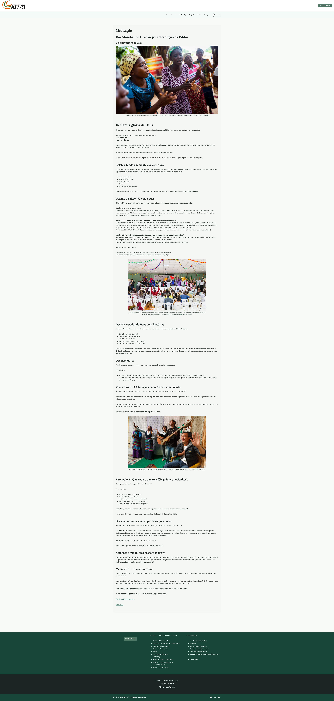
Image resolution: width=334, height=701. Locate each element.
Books (155, 651)
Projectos (192, 15)
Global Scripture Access (198, 646)
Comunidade (178, 15)
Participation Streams (160, 654)
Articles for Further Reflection (163, 662)
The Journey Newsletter (198, 641)
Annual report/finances (161, 646)
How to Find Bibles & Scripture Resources (204, 654)
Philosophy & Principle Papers (163, 659)
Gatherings (157, 657)
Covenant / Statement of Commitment (166, 643)
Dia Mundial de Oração (125, 599)
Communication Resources (199, 649)
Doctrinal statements (160, 649)
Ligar (185, 15)
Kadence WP (141, 697)
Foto (181, 314)
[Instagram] (215, 697)
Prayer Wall (194, 659)
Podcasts (193, 643)
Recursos (119, 605)
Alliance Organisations (161, 667)
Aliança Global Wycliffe (167, 687)
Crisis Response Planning (198, 651)
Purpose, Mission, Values (161, 641)
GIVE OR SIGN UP (325, 6)
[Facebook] (211, 697)
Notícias (199, 15)
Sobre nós (169, 15)
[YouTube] (219, 697)
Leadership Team (159, 665)
